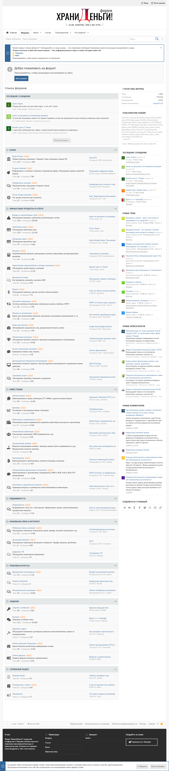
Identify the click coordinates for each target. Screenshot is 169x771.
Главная (152, 724)
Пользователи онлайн (134, 113)
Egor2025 (100, 293)
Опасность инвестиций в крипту (101, 459)
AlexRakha (141, 118)
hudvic (150, 125)
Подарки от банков (133, 282)
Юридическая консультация (23, 572)
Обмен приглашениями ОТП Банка (103, 645)
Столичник (107, 544)
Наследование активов (21, 443)
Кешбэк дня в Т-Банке (21, 127)
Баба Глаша (136, 122)
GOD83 (124, 125)
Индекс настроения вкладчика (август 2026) (144, 349)
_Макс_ (151, 134)
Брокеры (16, 407)
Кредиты (16, 251)
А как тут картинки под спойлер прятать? (105, 685)
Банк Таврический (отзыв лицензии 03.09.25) (107, 196)
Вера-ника (107, 329)
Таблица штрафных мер (99, 675)
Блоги (47, 747)
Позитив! (129, 291)
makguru (100, 556)
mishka (99, 379)
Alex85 (147, 130)
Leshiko (99, 678)
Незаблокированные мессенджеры (103, 529)
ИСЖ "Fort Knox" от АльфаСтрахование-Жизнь (107, 473)
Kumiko (104, 423)
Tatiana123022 (108, 353)
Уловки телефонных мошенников (102, 590)
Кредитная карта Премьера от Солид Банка (143, 270)
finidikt (105, 243)
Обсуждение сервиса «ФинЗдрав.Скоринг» (106, 279)
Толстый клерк (108, 475)
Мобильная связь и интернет (23, 528)
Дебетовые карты (34, 109)
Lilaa (14, 109)
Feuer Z (109, 305)
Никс (152, 127)
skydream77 (146, 122)
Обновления (17, 694)
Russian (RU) (34, 724)
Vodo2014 (106, 317)
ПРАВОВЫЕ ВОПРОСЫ (20, 565)
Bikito (99, 449)
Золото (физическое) (97, 350)
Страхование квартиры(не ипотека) (103, 377)
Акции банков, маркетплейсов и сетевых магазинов (47, 133)
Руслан (99, 583)
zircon (139, 132)
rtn (13, 121)
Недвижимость (18, 505)
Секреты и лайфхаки (20, 607)
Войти (88, 738)
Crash (99, 696)
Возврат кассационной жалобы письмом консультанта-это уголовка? (142, 245)
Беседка (15, 617)
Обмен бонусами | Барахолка (24, 643)
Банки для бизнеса (20, 325)
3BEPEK (135, 127)
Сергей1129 (158, 103)
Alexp (147, 118)
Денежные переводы (21, 301)
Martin (124, 127)
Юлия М (154, 130)
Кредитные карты (19, 239)
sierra (14, 133)
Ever (104, 199)
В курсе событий (19, 168)
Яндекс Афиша (132, 312)
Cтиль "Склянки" (17, 724)
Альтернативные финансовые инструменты (29, 470)
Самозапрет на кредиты (99, 253)
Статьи (48, 743)
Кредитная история (20, 277)
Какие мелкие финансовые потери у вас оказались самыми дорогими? (142, 362)
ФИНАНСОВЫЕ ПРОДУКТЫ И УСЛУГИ (26, 208)
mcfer (129, 127)
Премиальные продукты (22, 337)
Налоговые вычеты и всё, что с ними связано (107, 486)
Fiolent (160, 125)
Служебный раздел (19, 669)
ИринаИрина (126, 130)
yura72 (144, 132)
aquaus (137, 120)
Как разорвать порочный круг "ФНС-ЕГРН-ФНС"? (108, 631)
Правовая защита (19, 629)
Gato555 (125, 118)
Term (149, 132)
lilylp (132, 120)
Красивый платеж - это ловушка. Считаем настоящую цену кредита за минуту (142, 230)
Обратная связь (76, 724)
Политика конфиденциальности (124, 724)
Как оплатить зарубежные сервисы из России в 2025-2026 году (115, 314)
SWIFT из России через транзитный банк (105, 302)
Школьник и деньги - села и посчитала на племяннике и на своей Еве (142, 219)
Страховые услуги (19, 375)
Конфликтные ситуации (21, 183)
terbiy (99, 281)
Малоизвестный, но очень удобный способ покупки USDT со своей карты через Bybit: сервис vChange (143, 333)
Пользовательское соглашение (97, 724)
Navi (155, 125)
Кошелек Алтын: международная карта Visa (143, 256)
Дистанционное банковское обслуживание (29, 361)
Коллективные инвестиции (22, 431)
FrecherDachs (127, 122)
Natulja (109, 462)
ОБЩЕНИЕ (14, 601)
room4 (156, 127)
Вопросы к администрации (100, 657)
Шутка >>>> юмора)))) (97, 618)
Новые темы (129, 213)
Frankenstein (144, 134)
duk (104, 341)
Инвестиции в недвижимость (23, 419)
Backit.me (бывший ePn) (98, 608)
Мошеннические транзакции (23, 590)
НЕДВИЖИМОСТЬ (18, 498)
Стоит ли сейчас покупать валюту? (102, 291)
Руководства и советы (21, 685)
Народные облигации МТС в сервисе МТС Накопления (111, 397)
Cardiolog (132, 118)
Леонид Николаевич (109, 510)
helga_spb (139, 125)
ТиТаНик (131, 125)
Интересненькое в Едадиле (137, 300)
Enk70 (105, 435)
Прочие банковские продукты (24, 349)
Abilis (145, 125)
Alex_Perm (126, 132)
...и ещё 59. (126, 139)
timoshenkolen (108, 256)
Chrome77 (140, 130)
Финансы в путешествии (22, 313)
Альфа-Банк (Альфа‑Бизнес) (100, 326)
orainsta (141, 127)
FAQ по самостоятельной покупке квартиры (106, 508)
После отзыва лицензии (22, 195)
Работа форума (18, 655)
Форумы (48, 738)
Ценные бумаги (18, 395)
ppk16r (109, 574)
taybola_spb (134, 134)
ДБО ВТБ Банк (95, 363)
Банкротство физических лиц (101, 581)
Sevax (147, 127)
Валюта (15, 289)
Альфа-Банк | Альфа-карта (136, 190)
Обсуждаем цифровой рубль (101, 171)
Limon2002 (135, 137)
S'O (152, 122)
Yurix (134, 130)
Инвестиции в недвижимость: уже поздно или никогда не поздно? (116, 421)
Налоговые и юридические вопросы (27, 484)
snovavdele (126, 137)
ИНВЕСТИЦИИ (16, 389)
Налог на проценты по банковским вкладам (30, 115)
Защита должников (20, 581)
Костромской (152, 120)
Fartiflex (144, 120)
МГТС (91, 541)
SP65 (128, 120)
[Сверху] (157, 724)
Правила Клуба (18, 675)
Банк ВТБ (93, 157)
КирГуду (104, 621)
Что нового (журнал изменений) (102, 694)
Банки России (17, 156)
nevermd (153, 118)
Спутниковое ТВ (95, 553)
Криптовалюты (18, 458)
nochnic (133, 132)
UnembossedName (108, 173)
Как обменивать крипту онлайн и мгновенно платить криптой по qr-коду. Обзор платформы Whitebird (143, 412)
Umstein (105, 488)
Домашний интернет (20, 540)
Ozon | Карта (17, 103)
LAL (141, 137)
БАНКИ (13, 150)
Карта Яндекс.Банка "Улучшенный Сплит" (105, 240)
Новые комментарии (133, 405)
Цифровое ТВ (18, 552)
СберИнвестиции (96, 409)
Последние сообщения (135, 152)
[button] (41, 32)
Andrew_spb (107, 160)
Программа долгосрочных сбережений (105, 433)
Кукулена (100, 634)
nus (156, 132)
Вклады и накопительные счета (38, 121)
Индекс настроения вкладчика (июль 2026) (143, 389)
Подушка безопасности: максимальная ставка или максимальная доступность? (144, 376)
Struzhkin (104, 366)
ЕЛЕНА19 (157, 122)
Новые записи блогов (134, 326)
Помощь (142, 724)
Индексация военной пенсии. (137, 432)
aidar (157, 134)
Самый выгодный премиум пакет (102, 338)
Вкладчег (106, 187)
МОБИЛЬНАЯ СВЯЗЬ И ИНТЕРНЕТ (25, 521)
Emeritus (104, 400)
